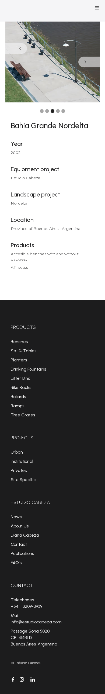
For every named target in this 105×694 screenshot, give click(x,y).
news (16, 516)
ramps (17, 405)
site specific (23, 479)
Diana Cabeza (25, 535)
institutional (22, 461)
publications (22, 553)
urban (17, 452)
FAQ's (16, 562)
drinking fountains (28, 369)
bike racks (21, 387)
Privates (19, 470)
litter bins (20, 378)
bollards (18, 396)
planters (19, 359)
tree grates (23, 414)
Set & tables (23, 350)
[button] (97, 8)
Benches (19, 341)
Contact (19, 544)
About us (20, 526)
